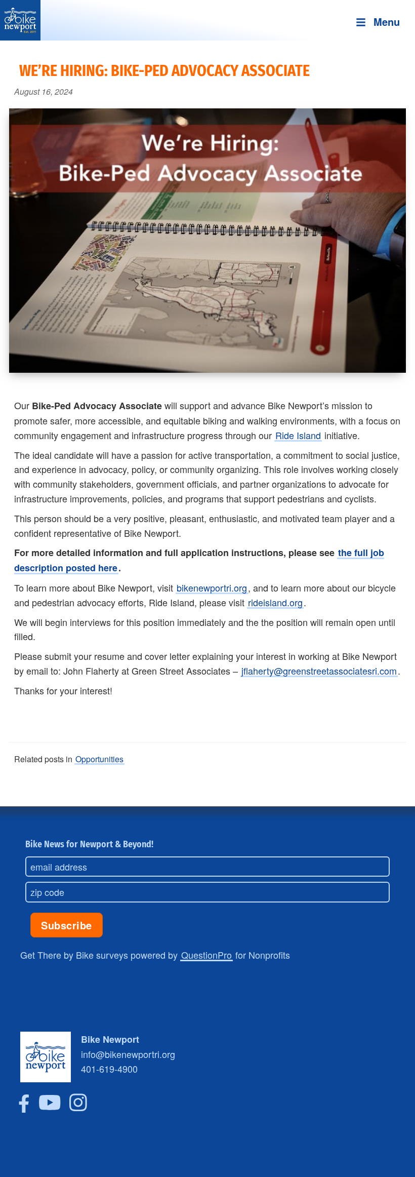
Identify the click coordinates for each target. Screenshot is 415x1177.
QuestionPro (206, 954)
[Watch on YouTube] (49, 1108)
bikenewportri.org (212, 587)
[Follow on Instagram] (78, 1108)
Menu (387, 21)
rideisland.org (275, 602)
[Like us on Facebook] (24, 1108)
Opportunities (99, 759)
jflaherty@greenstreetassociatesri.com (319, 670)
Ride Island (298, 435)
